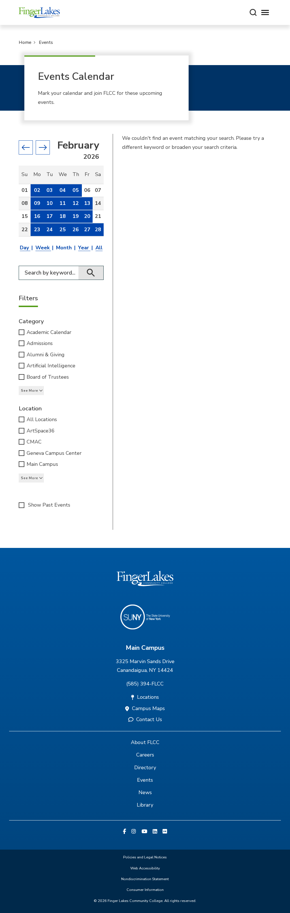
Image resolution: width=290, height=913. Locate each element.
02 (37, 190)
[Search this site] (253, 12)
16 (37, 216)
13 (87, 203)
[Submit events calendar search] (91, 273)
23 (37, 229)
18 (62, 216)
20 (87, 216)
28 (98, 229)
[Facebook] (124, 831)
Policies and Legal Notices (145, 857)
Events (46, 42)
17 (49, 216)
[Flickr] (165, 831)
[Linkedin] (155, 831)
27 (87, 229)
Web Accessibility (145, 868)
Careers (145, 754)
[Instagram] (133, 831)
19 (75, 216)
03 (49, 190)
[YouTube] (144, 831)
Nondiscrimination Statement (145, 879)
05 (75, 190)
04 (62, 190)
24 (49, 229)
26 (75, 229)
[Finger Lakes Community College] (39, 12)
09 (37, 203)
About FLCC (145, 742)
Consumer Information (145, 889)
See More (29, 390)
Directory (145, 767)
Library (145, 804)
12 (75, 203)
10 (49, 203)
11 (62, 203)
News (145, 792)
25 (62, 229)
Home (25, 42)
